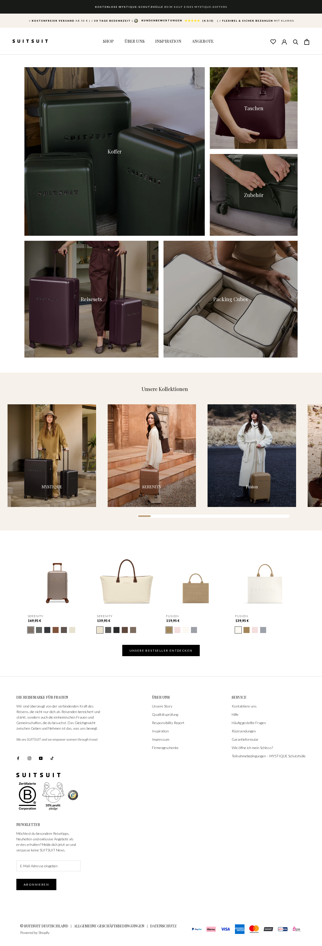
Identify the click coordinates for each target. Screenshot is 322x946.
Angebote (203, 41)
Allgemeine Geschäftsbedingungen (109, 926)
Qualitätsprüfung (165, 714)
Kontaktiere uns (244, 706)
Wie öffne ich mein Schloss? (252, 747)
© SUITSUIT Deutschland (44, 926)
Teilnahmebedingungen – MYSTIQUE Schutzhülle (269, 756)
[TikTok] (52, 758)
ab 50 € (58, 20)
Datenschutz (163, 926)
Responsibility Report (168, 723)
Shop (108, 41)
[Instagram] (29, 758)
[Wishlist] (272, 41)
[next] (306, 578)
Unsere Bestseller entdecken (161, 650)
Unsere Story (162, 706)
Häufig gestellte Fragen (249, 723)
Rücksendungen (244, 731)
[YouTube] (41, 758)
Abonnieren (36, 884)
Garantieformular (245, 739)
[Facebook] (18, 758)
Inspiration (168, 41)
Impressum (160, 739)
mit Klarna (256, 20)
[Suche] (295, 41)
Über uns (135, 41)
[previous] (15, 578)
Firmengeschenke (165, 747)
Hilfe (235, 714)
